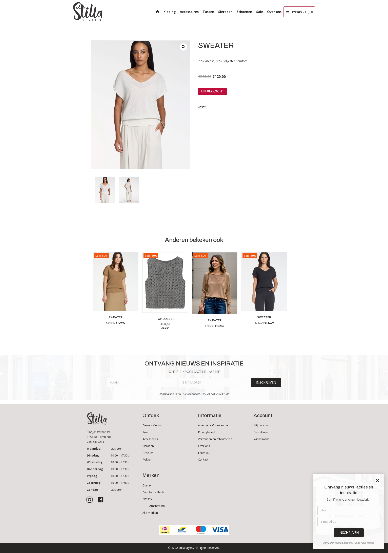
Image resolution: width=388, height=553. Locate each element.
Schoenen (244, 12)
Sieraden (225, 12)
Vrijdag (92, 476)
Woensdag (94, 462)
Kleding (169, 12)
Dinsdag (93, 455)
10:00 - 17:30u (120, 455)
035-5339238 (95, 442)
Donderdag (95, 469)
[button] (183, 47)
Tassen (208, 12)
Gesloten (116, 448)
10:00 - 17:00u (120, 483)
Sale (259, 12)
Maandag (94, 448)
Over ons (274, 12)
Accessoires (189, 12)
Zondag (92, 490)
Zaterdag (94, 483)
